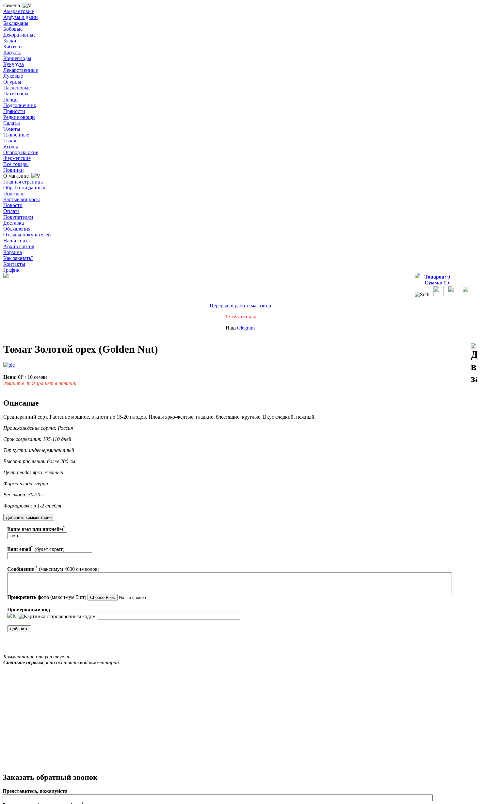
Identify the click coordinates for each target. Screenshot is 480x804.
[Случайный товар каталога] (467, 294)
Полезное (13, 193)
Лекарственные (20, 70)
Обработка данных (24, 187)
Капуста (12, 52)
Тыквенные (16, 134)
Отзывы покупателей (27, 234)
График (11, 270)
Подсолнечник (19, 105)
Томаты (11, 129)
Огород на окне (20, 152)
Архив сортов (18, 246)
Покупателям (18, 217)
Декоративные (19, 35)
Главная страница (23, 182)
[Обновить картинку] (11, 616)
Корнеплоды (17, 58)
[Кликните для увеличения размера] (9, 365)
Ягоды (10, 146)
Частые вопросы (21, 199)
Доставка (13, 223)
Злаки (9, 40)
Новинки (13, 170)
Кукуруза (13, 64)
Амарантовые (18, 11)
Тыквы (11, 140)
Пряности (14, 111)
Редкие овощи (19, 117)
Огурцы (12, 82)
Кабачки (12, 46)
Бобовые (13, 29)
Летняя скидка (240, 316)
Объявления (16, 229)
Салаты (11, 123)
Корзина (12, 252)
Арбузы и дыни (20, 17)
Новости (13, 205)
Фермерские (17, 158)
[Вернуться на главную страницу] (5, 276)
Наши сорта (16, 240)
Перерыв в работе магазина (240, 305)
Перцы (11, 99)
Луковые (13, 76)
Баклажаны (15, 23)
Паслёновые (17, 87)
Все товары (16, 164)
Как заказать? (18, 258)
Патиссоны (15, 93)
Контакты (14, 264)
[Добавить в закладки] (474, 364)
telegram (246, 327)
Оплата (11, 211)
